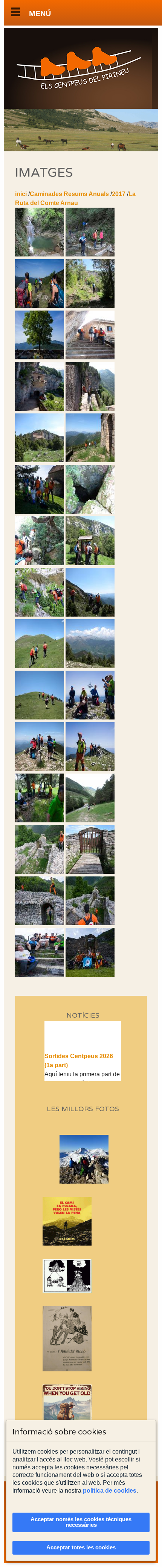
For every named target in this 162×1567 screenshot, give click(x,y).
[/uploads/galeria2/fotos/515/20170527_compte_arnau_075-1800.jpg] (90, 717)
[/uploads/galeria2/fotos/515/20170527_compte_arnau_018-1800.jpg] (39, 357)
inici (21, 194)
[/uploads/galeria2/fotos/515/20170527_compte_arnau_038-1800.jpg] (39, 511)
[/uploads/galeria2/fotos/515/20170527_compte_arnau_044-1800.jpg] (39, 563)
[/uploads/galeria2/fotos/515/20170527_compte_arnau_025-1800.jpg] (39, 409)
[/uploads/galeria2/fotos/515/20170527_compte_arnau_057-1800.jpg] (90, 614)
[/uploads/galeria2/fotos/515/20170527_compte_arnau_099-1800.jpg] (39, 974)
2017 (118, 194)
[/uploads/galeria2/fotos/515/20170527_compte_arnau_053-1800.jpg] (39, 614)
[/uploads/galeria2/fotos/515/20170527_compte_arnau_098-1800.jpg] (90, 923)
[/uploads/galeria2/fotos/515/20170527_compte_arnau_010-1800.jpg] (39, 306)
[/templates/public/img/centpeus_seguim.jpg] (83, 1221)
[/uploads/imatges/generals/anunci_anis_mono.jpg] (83, 1338)
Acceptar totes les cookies (81, 1547)
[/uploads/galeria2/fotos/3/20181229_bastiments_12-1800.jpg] (96, 1181)
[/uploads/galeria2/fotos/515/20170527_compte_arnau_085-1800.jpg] (39, 820)
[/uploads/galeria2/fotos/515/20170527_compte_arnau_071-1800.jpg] (90, 666)
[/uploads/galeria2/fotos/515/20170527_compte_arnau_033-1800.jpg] (39, 460)
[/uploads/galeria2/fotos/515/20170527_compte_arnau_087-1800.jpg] (90, 820)
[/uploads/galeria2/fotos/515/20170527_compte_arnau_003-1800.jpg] (39, 254)
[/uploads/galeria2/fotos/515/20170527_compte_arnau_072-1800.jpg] (39, 717)
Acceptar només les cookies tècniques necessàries (81, 1522)
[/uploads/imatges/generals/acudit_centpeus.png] (83, 1276)
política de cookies (109, 1490)
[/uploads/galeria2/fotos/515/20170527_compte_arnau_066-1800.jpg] (39, 666)
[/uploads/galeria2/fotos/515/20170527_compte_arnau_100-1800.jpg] (90, 974)
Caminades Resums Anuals (69, 194)
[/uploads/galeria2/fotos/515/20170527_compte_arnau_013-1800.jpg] (90, 306)
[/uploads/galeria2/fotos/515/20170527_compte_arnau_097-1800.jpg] (39, 923)
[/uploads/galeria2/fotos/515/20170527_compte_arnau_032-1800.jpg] (90, 409)
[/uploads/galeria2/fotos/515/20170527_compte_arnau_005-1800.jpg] (90, 254)
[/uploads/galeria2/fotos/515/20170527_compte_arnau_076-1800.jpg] (39, 769)
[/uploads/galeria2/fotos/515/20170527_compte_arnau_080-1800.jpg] (90, 769)
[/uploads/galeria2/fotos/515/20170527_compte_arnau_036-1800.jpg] (90, 460)
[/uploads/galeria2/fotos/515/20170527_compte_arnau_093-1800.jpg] (39, 872)
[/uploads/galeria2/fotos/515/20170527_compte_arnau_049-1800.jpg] (90, 563)
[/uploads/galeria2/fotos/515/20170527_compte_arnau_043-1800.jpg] (90, 511)
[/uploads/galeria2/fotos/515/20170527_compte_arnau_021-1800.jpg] (90, 357)
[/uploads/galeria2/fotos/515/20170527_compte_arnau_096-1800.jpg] (90, 872)
